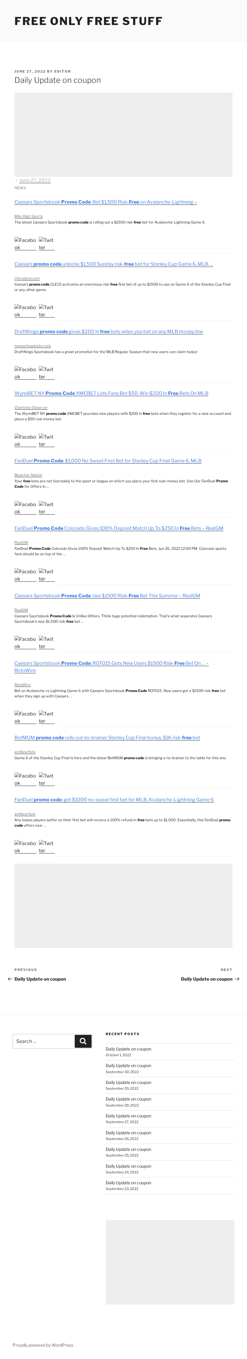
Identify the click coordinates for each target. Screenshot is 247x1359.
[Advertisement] (123, 134)
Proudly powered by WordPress (43, 1345)
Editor (62, 71)
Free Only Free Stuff (88, 21)
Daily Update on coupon (128, 1048)
